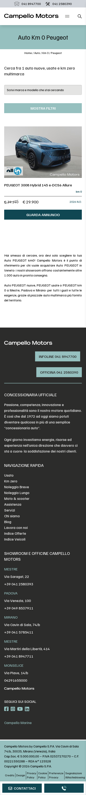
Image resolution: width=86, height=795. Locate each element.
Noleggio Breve (16, 486)
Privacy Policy (31, 775)
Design (20, 775)
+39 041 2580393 (18, 584)
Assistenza (12, 504)
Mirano (11, 617)
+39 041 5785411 (18, 632)
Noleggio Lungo (16, 492)
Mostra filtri (43, 108)
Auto (37, 53)
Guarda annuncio (43, 214)
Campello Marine (18, 722)
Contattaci (25, 788)
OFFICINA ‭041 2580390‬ (59, 372)
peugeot (56, 53)
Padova (11, 593)
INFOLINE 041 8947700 (57, 356)
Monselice (13, 665)
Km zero (10, 481)
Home (28, 53)
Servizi (9, 510)
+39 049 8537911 (18, 608)
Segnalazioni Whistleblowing (75, 775)
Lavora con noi (16, 527)
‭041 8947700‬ (31, 4)
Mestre (11, 569)
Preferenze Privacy (56, 775)
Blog (7, 521)
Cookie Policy (42, 775)
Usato (9, 475)
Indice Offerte (15, 533)
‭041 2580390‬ (62, 4)
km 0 (45, 53)
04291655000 (15, 680)
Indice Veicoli (14, 539)
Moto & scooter (16, 498)
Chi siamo (12, 516)
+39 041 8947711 (18, 656)
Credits (9, 775)
